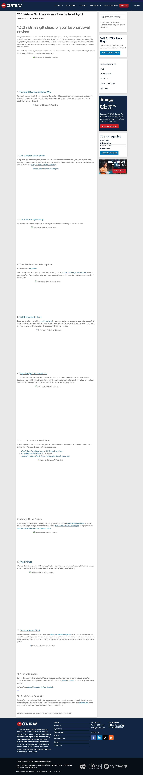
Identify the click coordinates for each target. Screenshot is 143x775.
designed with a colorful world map (43, 165)
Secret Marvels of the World (31, 453)
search (58, 5)
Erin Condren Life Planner (32, 155)
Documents (106, 74)
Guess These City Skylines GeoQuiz (40, 687)
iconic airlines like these (75, 523)
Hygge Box (33, 268)
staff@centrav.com (98, 728)
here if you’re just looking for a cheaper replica (34, 528)
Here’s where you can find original (67, 526)
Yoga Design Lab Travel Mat (33, 373)
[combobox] (113, 16)
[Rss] (111, 737)
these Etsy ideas (68, 680)
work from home (46, 321)
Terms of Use (20, 771)
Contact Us (58, 745)
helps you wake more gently (60, 634)
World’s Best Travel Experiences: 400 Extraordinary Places (42, 451)
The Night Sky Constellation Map (35, 92)
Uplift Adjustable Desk (31, 317)
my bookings (71, 5)
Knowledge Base (111, 5)
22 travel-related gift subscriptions (74, 273)
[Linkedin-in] (99, 737)
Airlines (104, 88)
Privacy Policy (31, 771)
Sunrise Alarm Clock (30, 630)
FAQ (102, 69)
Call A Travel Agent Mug (32, 219)
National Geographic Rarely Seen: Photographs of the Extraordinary (45, 456)
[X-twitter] (105, 737)
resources (94, 5)
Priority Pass (26, 562)
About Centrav (108, 84)
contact (83, 5)
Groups (104, 79)
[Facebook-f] (93, 737)
